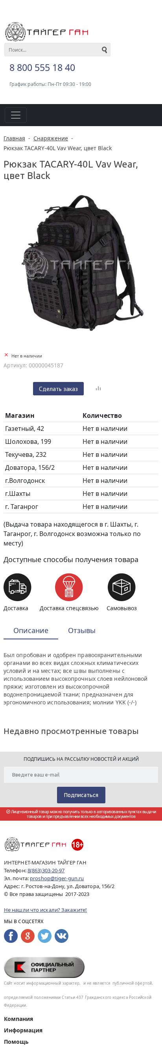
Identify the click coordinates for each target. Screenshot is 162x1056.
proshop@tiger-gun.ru (57, 878)
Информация (23, 1030)
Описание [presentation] (30, 630)
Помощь (16, 1041)
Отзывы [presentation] (82, 630)
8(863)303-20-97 (46, 870)
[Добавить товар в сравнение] (98, 388)
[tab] (31, 630)
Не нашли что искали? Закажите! (45, 909)
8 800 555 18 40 (42, 67)
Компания (18, 1018)
